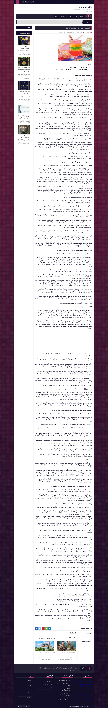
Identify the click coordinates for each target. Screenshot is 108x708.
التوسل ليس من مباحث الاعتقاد (78, 67)
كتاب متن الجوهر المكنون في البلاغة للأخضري (24, 116)
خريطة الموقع (49, 2)
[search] (17, 2)
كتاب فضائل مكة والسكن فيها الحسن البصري (24, 47)
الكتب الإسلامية (85, 7)
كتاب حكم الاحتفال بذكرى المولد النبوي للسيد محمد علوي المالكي (24, 69)
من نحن (81, 2)
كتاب (81, 16)
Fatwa (29, 685)
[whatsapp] (24, 706)
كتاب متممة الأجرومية (87, 691)
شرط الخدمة (47, 688)
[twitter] (26, 706)
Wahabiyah (28, 700)
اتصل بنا (48, 681)
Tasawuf (29, 697)
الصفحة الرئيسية (70, 32)
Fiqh (30, 688)
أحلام (56, 16)
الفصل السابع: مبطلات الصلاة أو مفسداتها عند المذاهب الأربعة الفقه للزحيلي (84, 686)
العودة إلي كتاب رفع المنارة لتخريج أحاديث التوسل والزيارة (71, 69)
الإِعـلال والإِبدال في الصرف (65, 680)
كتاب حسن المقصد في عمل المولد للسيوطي (24, 136)
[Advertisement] (42, 8)
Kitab (29, 693)
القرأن (76, 2)
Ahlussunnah (27, 683)
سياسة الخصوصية (46, 684)
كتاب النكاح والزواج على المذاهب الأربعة (65, 694)
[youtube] (19, 706)
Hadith (29, 690)
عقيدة (65, 2)
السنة (70, 2)
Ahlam (29, 680)
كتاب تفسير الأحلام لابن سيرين (65, 700)
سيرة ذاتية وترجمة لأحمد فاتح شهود (84, 681)
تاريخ (56, 2)
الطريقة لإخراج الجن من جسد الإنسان (64, 684)
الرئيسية (87, 2)
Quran (29, 695)
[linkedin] (21, 706)
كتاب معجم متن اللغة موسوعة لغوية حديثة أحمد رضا (25, 93)
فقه (60, 2)
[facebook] (29, 706)
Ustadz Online (72, 652)
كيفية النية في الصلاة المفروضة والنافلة (66, 689)
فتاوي (69, 16)
